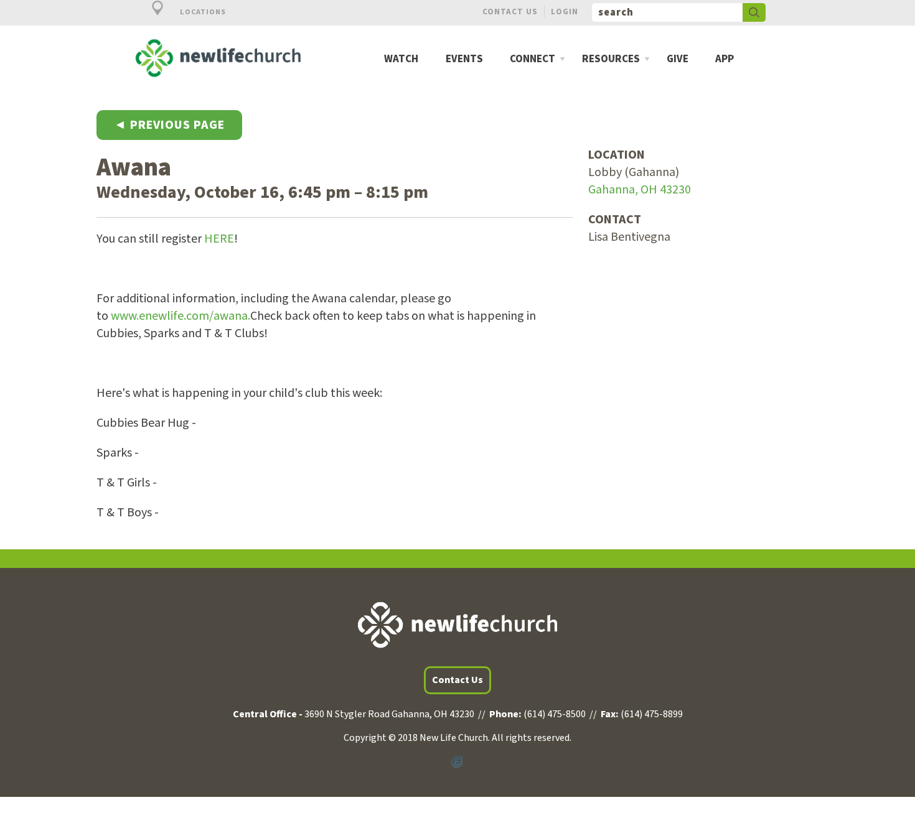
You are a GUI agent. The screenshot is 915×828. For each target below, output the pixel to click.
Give (677, 59)
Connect (532, 59)
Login (564, 11)
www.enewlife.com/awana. (180, 316)
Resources (611, 59)
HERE (219, 239)
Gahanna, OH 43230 (639, 189)
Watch (401, 59)
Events (464, 59)
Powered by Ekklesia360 (457, 762)
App (724, 59)
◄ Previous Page (169, 125)
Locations (202, 12)
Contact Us (510, 11)
